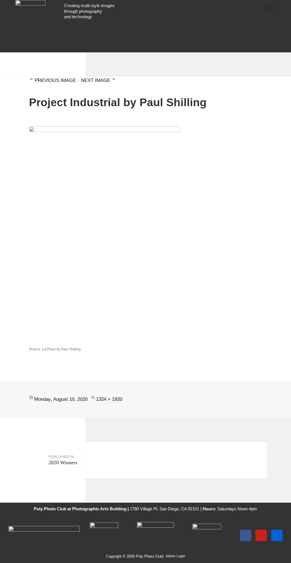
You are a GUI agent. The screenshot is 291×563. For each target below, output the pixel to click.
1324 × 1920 (109, 399)
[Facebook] (245, 535)
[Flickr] (276, 535)
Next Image (95, 80)
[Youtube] (261, 535)
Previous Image (55, 80)
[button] (269, 9)
